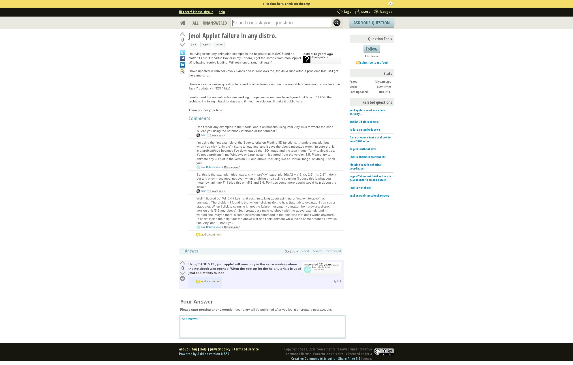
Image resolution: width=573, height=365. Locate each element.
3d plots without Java (363, 149)
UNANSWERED (215, 23)
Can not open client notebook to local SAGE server (370, 139)
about (183, 349)
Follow (371, 49)
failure (219, 44)
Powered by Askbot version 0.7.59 (204, 353)
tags (347, 11)
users (365, 11)
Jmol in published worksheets (367, 157)
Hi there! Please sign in (196, 11)
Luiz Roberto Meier (211, 167)
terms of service (246, 349)
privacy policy (220, 349)
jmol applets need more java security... (367, 112)
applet (206, 44)
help (222, 11)
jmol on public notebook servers (369, 195)
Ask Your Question (371, 23)
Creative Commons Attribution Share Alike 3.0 (325, 358)
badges (386, 11)
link (339, 281)
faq (194, 349)
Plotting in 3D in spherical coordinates (365, 166)
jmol (193, 44)
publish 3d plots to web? (364, 122)
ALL (195, 23)
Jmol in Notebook (360, 188)
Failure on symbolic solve (365, 129)
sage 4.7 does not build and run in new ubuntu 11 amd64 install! (370, 178)
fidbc (203, 135)
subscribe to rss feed (374, 62)
